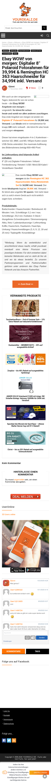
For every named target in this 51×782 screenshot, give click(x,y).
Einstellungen (7, 641)
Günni (11, 86)
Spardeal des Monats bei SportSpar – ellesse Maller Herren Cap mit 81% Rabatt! (25, 425)
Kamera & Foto (36, 50)
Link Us (7, 711)
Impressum (8, 719)
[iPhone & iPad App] (17, 568)
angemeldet (19, 479)
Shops (10, 42)
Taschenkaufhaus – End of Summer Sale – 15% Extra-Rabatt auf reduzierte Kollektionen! (25, 320)
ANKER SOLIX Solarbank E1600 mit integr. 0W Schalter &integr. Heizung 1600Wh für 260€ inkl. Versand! (25, 398)
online (8, 514)
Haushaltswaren (24, 50)
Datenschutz (9, 724)
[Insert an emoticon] (27, 638)
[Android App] (33, 568)
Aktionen (17, 42)
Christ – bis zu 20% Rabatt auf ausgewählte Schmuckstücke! (25, 450)
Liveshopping (7, 53)
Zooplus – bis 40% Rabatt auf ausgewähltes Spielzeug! (25, 372)
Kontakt (7, 715)
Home (4, 42)
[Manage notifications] (45, 776)
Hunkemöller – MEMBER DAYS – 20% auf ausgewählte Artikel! (25, 346)
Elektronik (13, 50)
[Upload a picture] (33, 638)
